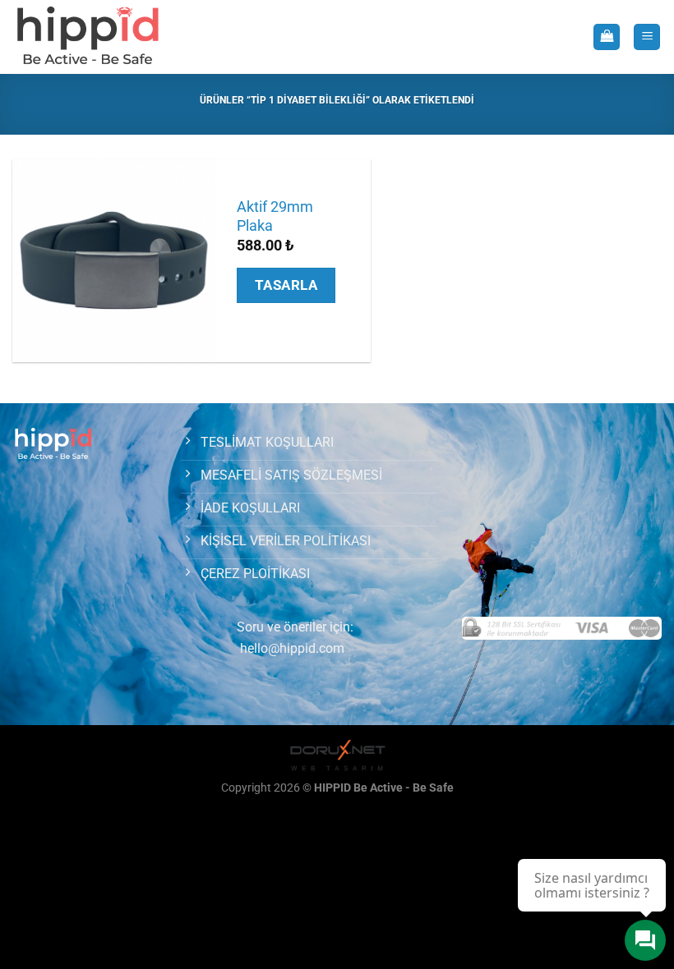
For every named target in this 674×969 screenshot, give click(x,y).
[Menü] (647, 37)
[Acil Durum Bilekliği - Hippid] (88, 37)
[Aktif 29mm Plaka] (113, 260)
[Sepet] (606, 37)
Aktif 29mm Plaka (275, 216)
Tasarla (286, 285)
